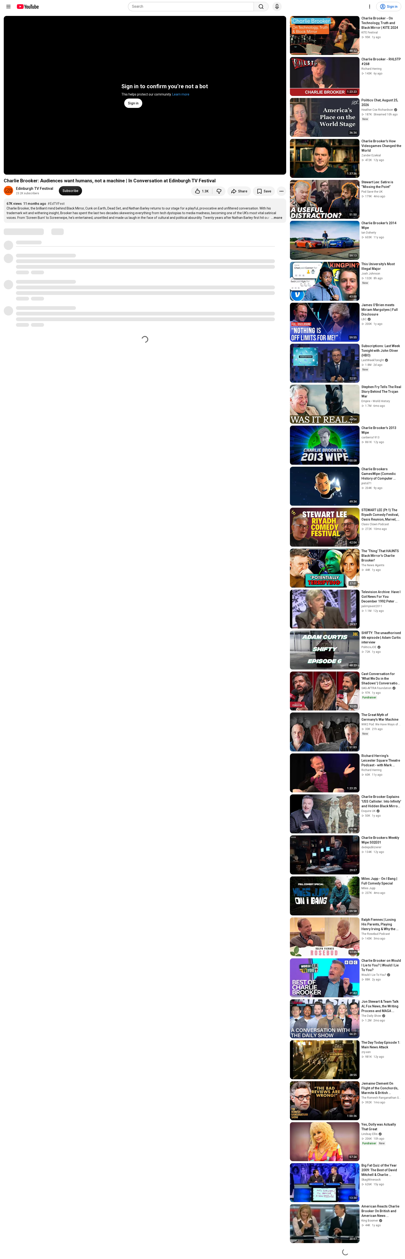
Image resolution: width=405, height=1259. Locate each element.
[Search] (261, 6)
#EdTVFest (56, 204)
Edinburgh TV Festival (34, 188)
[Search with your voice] (277, 6)
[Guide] (8, 6)
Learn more (180, 94)
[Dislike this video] (218, 191)
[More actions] (281, 191)
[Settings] (369, 6)
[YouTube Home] (27, 6)
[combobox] (192, 6)
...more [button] (276, 218)
